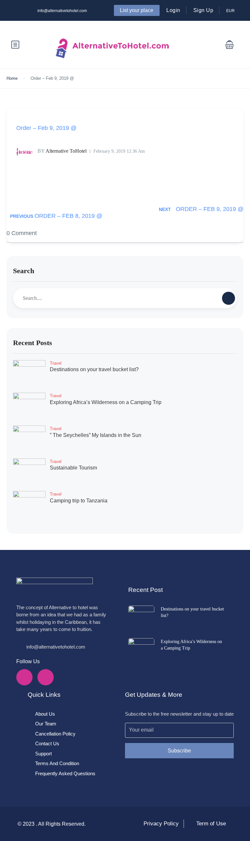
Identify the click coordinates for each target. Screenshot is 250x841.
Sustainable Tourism (73, 467)
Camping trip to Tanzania (78, 500)
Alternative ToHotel (62, 151)
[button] (229, 44)
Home (12, 78)
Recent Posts (32, 343)
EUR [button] (231, 10)
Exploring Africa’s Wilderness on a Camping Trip (105, 402)
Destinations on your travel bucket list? (94, 369)
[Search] (228, 298)
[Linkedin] (45, 677)
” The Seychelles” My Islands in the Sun (95, 435)
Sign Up (203, 10)
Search (23, 271)
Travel (56, 363)
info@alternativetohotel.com (62, 10)
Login (173, 10)
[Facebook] (24, 677)
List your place (136, 10)
